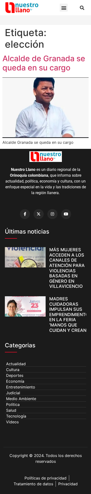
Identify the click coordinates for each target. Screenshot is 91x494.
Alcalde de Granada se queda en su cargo (43, 63)
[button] (64, 8)
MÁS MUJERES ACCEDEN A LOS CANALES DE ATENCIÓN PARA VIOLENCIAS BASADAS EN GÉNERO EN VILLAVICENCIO (67, 268)
